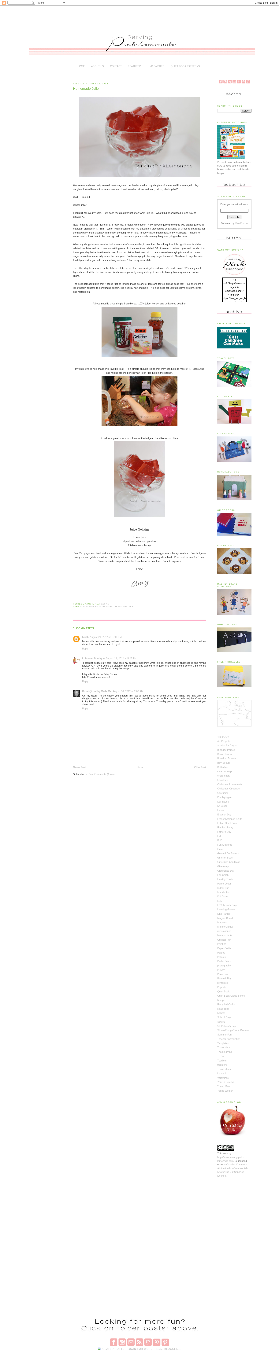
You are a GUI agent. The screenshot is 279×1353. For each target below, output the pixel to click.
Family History (225, 827)
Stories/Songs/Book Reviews (233, 1030)
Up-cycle (222, 1073)
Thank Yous (223, 1047)
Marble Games (225, 926)
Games (221, 849)
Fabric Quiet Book (227, 823)
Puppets (221, 987)
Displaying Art (224, 797)
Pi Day (221, 970)
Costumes (223, 793)
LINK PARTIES (155, 66)
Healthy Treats (112, 606)
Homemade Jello (86, 88)
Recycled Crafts (226, 1004)
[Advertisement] (142, 17)
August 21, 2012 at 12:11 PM (106, 637)
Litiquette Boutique (93, 658)
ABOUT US (97, 66)
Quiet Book (223, 991)
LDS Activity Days (227, 905)
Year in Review (225, 1082)
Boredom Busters (226, 758)
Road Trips (223, 1008)
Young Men (223, 1086)
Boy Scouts (223, 762)
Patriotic (221, 957)
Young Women (225, 1090)
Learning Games (226, 909)
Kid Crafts (222, 896)
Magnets (222, 922)
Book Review (224, 754)
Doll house (223, 801)
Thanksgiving (224, 1051)
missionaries (224, 931)
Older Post (200, 767)
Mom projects (224, 935)
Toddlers (222, 1060)
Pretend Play (224, 978)
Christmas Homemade (229, 784)
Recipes (128, 606)
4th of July (223, 736)
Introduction (223, 892)
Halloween (223, 874)
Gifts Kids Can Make (228, 862)
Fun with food (92, 606)
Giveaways (223, 866)
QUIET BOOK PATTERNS (185, 66)
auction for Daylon (227, 745)
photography (224, 965)
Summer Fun (224, 1034)
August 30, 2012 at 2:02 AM (128, 691)
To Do (220, 1056)
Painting (221, 944)
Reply (85, 648)
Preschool (222, 974)
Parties (221, 952)
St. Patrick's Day (226, 1026)
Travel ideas (224, 1069)
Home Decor (224, 883)
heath (85, 637)
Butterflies (223, 767)
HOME (81, 66)
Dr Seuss (222, 805)
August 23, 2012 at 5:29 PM (121, 658)
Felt (219, 836)
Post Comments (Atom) (101, 774)
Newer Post (79, 767)
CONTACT (116, 66)
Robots (221, 1013)
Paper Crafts (224, 948)
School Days (224, 1017)
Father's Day (224, 831)
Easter (221, 810)
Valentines (223, 1077)
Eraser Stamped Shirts (229, 819)
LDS (219, 900)
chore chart (223, 775)
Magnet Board (225, 918)
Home (140, 767)
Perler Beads (224, 961)
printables (222, 982)
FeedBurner (241, 223)
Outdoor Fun (224, 939)
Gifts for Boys (225, 857)
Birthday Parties (226, 749)
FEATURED (134, 66)
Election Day (224, 814)
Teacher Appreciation (228, 1039)
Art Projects (223, 741)
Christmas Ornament (228, 788)
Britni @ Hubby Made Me (96, 691)
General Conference (228, 853)
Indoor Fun (223, 888)
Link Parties (223, 913)
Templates (223, 1043)
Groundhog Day (225, 870)
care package (224, 771)
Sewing (221, 1021)
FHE (219, 840)
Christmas (223, 780)
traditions (222, 1064)
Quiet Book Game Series (231, 995)
